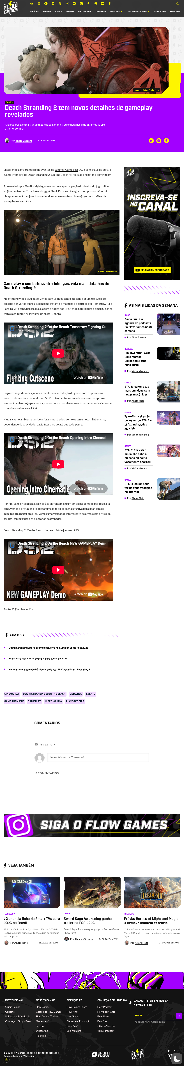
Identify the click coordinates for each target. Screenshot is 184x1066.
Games (58, 12)
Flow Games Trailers (47, 1016)
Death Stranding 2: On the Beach (44, 694)
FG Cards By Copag (137, 12)
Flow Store (160, 12)
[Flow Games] (11, 8)
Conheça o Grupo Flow (18, 1021)
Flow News (103, 1016)
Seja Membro (74, 1030)
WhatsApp (42, 1030)
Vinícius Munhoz (140, 371)
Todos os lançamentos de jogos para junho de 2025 (38, 658)
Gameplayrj (42, 1021)
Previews (129, 914)
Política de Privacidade (17, 1016)
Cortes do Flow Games (48, 1011)
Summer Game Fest (66, 169)
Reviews (47, 12)
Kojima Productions (23, 609)
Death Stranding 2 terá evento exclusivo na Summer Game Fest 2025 (48, 648)
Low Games (100, 12)
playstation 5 (75, 701)
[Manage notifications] (6, 1059)
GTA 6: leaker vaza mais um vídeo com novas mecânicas (137, 390)
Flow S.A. (102, 1021)
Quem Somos (12, 1006)
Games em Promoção (78, 1021)
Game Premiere (14, 701)
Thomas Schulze (84, 939)
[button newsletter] (179, 1016)
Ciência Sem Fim (106, 1026)
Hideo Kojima (53, 701)
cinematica (11, 694)
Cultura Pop (84, 12)
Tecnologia (9, 914)
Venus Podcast (105, 1030)
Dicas (127, 315)
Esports (70, 12)
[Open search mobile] (178, 4)
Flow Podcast (104, 1006)
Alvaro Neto (138, 400)
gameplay (34, 701)
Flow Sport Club (106, 1011)
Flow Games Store (77, 1006)
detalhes (76, 694)
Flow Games (43, 1006)
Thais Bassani (23, 140)
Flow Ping (175, 12)
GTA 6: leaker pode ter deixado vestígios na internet (138, 488)
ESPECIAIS (115, 12)
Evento (90, 694)
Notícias (34, 12)
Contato (10, 1011)
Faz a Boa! (72, 1026)
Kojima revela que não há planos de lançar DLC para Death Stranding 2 (49, 669)
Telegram (41, 1035)
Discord (40, 1026)
